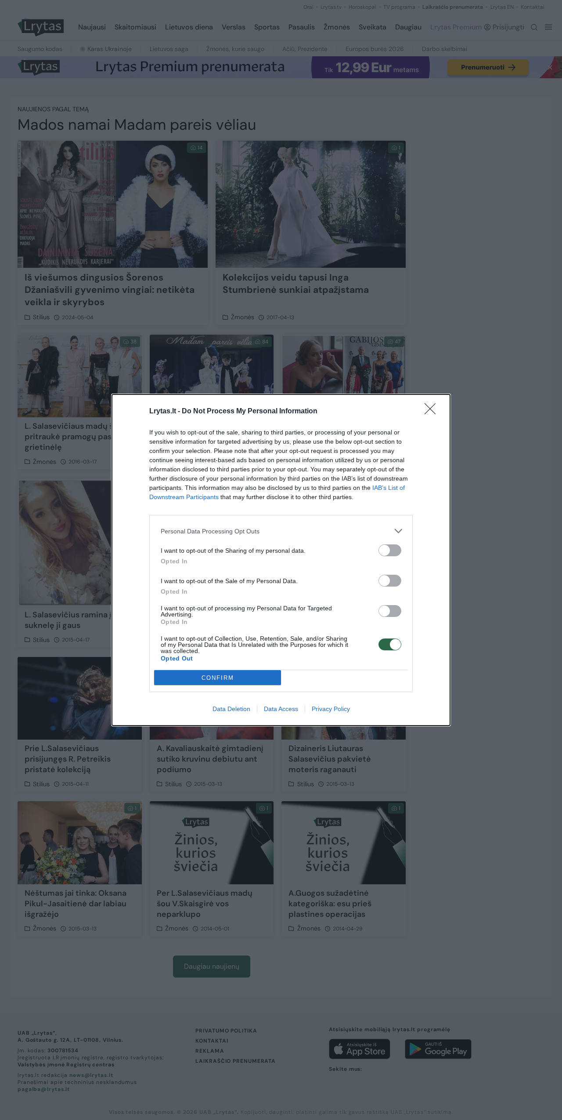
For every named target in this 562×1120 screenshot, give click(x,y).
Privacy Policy (331, 708)
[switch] (389, 550)
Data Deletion (231, 708)
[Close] (433, 411)
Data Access (281, 708)
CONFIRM (218, 678)
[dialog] (281, 560)
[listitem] (281, 531)
